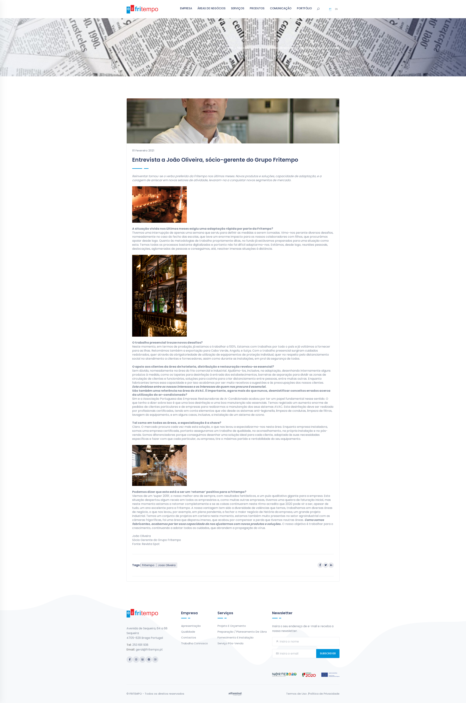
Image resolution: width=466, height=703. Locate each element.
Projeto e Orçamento (232, 626)
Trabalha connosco (194, 643)
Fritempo (148, 565)
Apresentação (191, 626)
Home (229, 48)
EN (336, 9)
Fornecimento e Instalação (236, 637)
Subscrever (328, 653)
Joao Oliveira (166, 565)
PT (330, 9)
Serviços (237, 8)
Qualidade (188, 632)
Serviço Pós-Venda (230, 643)
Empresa (186, 8)
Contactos (188, 637)
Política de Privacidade (324, 694)
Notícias (243, 48)
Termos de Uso (296, 694)
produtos (257, 8)
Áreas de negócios (212, 8)
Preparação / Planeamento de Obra (242, 632)
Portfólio (304, 8)
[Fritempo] (142, 9)
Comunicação (280, 8)
